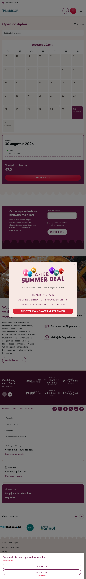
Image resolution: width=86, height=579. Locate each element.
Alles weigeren (42, 572)
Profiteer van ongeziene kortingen (43, 311)
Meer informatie (8, 560)
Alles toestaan (41, 567)
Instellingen (42, 575)
